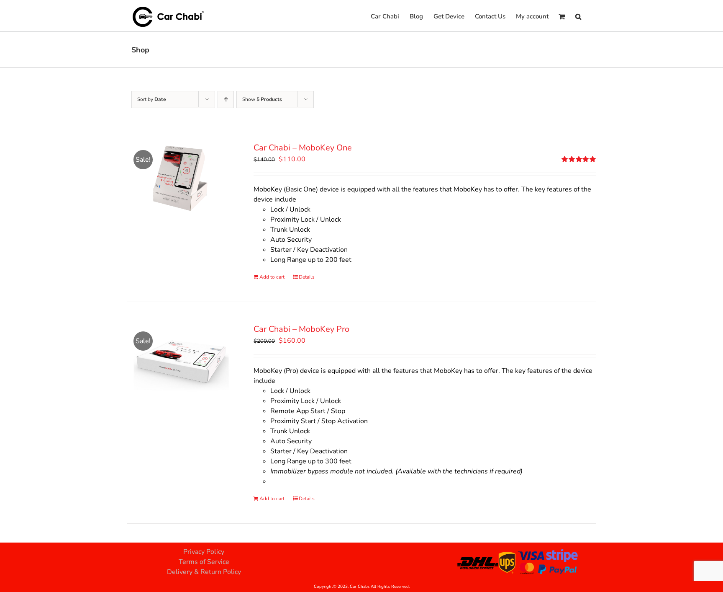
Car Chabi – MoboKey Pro (301, 329)
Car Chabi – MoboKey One (303, 147)
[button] (578, 15)
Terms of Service (204, 561)
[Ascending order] (226, 99)
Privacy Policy (203, 551)
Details (307, 277)
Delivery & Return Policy (204, 571)
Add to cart (272, 277)
